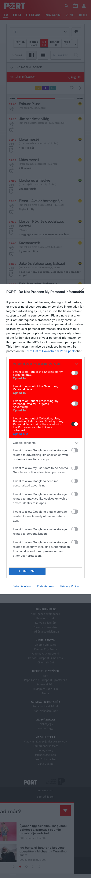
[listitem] (45, 364)
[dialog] (45, 439)
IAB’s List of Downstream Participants (51, 351)
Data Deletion (21, 586)
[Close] (83, 292)
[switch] (74, 373)
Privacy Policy (69, 586)
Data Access (45, 586)
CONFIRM (27, 571)
